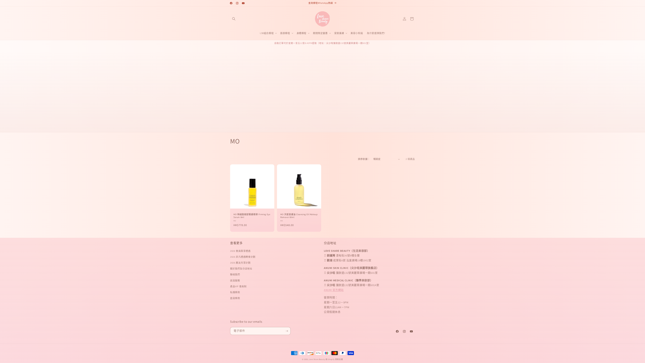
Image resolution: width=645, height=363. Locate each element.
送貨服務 (235, 280)
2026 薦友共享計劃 (240, 262)
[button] (234, 19)
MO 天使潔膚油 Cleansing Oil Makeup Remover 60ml (298, 216)
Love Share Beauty (317, 359)
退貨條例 (235, 298)
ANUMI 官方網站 (334, 290)
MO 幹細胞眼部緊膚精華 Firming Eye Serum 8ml (251, 216)
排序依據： (364, 158)
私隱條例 (235, 292)
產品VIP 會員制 (238, 286)
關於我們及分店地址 (241, 268)
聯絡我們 (235, 274)
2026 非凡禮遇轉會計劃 (242, 256)
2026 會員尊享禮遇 (240, 250)
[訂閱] (286, 331)
